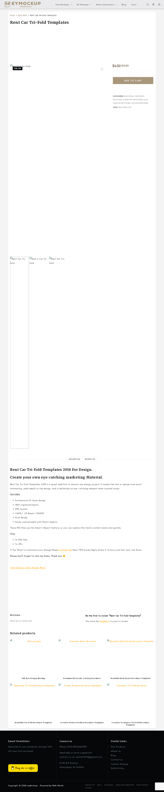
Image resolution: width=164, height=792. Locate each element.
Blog (124, 4)
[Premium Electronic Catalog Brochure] (82, 656)
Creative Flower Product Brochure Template (82, 723)
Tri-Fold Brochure (139, 103)
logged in (104, 621)
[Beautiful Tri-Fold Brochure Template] (33, 700)
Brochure (128, 96)
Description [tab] (74, 459)
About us (116, 751)
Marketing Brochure (132, 99)
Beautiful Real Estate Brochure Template (131, 678)
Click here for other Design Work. (28, 567)
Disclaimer (108, 785)
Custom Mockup (119, 763)
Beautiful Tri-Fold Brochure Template (33, 723)
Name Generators (105, 4)
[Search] (148, 5)
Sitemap (88, 788)
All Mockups (83, 4)
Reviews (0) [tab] (90, 459)
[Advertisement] (82, 45)
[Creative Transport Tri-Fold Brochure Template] (130, 700)
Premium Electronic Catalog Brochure (82, 678)
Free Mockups (62, 4)
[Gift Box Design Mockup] (33, 656)
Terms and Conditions (125, 785)
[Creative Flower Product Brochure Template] (82, 700)
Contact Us (90, 785)
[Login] (153, 5)
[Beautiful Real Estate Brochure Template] (130, 656)
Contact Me (65, 549)
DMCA (99, 785)
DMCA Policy (117, 768)
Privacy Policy (142, 785)
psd (130, 107)
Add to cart (133, 80)
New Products (118, 746)
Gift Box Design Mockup (33, 678)
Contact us (117, 759)
